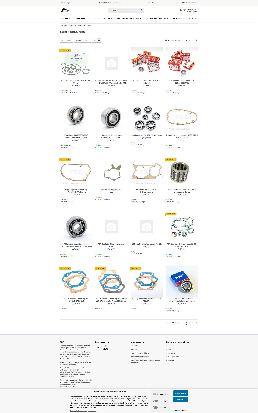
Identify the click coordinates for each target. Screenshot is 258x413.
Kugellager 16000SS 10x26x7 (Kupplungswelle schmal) (76, 136)
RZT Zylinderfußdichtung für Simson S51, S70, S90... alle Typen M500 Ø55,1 (111, 300)
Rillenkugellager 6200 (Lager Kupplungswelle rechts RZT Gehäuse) (76, 245)
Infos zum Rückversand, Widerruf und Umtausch (145, 361)
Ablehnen (180, 399)
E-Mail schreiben (190, 3)
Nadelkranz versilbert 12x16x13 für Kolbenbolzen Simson (182, 191)
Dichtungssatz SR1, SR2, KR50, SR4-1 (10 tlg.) (76, 82)
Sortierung (66, 40)
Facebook (152, 3)
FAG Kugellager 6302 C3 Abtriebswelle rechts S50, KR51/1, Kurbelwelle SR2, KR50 (111, 82)
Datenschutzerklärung (78, 411)
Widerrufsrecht (173, 357)
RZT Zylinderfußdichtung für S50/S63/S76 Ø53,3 (76, 300)
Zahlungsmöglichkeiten (141, 353)
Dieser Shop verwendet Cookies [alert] (109, 391)
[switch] (155, 394)
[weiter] (196, 40)
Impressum (171, 353)
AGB (169, 349)
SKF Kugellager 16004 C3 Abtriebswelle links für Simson (182, 300)
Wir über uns (137, 346)
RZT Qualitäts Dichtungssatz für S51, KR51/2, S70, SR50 (182, 245)
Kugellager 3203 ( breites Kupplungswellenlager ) (111, 136)
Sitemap (170, 360)
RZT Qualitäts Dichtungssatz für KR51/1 (111, 245)
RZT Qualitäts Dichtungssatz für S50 (147, 244)
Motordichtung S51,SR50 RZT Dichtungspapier (147, 191)
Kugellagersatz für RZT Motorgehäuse (147, 135)
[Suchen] (141, 10)
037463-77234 (68, 380)
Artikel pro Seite (82, 40)
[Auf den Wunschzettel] (88, 51)
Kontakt (135, 349)
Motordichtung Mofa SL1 (111, 190)
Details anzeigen (181, 410)
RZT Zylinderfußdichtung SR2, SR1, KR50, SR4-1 (146, 300)
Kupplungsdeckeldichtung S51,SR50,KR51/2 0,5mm (76, 191)
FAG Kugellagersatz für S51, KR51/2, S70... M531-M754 (181, 82)
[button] (181, 10)
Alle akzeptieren (180, 393)
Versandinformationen (140, 357)
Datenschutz (172, 346)
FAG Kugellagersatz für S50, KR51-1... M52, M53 (147, 82)
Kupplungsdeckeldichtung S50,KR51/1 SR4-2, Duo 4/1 (182, 136)
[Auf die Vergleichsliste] (83, 51)
